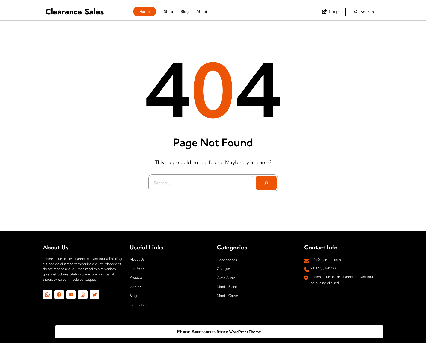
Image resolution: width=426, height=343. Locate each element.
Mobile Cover (227, 295)
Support (136, 286)
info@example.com (326, 259)
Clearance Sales (74, 11)
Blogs (134, 295)
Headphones (227, 260)
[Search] (266, 183)
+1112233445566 (324, 268)
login (334, 11)
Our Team (137, 268)
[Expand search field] (363, 12)
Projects (136, 277)
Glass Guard (226, 278)
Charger (223, 269)
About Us (137, 259)
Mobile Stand (227, 287)
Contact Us (138, 305)
